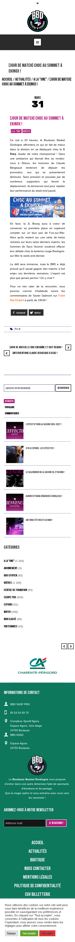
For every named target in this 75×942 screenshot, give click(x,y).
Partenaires (10, 626)
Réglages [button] (11, 933)
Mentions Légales (37, 877)
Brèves (26, 131)
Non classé (10, 619)
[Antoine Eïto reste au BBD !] (14, 526)
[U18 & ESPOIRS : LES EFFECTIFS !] (14, 454)
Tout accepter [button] (29, 933)
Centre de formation (15, 590)
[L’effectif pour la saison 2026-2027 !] (14, 430)
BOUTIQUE (37, 860)
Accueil (7, 79)
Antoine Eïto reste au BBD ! (39, 520)
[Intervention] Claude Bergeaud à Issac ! (35, 353)
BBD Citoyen (10, 575)
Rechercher (63, 388)
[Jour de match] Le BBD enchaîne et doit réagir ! (36, 347)
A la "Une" (40, 79)
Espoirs (8, 604)
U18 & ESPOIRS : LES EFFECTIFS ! (40, 448)
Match (7, 612)
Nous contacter (37, 868)
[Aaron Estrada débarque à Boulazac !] (14, 502)
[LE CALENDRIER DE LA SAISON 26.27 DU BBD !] (14, 478)
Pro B (17, 329)
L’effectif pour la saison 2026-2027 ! (43, 424)
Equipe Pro (10, 597)
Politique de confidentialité (37, 885)
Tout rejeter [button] (47, 933)
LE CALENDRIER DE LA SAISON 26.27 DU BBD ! (45, 472)
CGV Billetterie (37, 894)
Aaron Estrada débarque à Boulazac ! (44, 496)
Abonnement (11, 568)
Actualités (23, 79)
